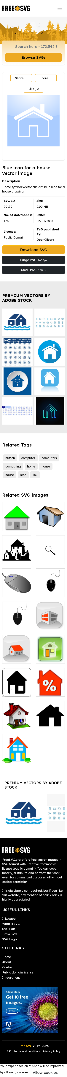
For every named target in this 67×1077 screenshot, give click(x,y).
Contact (8, 967)
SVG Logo (9, 939)
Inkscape (9, 918)
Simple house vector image (16, 656)
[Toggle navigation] (60, 8)
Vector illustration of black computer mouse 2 (50, 583)
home (31, 466)
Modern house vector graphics (50, 620)
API (9, 1051)
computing (13, 466)
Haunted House (16, 557)
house (46, 466)
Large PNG (33, 260)
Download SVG (33, 249)
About (6, 962)
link (35, 475)
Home (10, 724)
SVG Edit (8, 929)
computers (49, 458)
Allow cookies (45, 1072)
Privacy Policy (51, 1051)
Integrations (11, 977)
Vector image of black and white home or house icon (17, 684)
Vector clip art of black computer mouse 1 (17, 618)
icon (23, 475)
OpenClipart (45, 239)
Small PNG (33, 270)
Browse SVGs (33, 57)
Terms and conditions (27, 1051)
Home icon (47, 724)
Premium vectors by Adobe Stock (26, 298)
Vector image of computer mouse (17, 587)
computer (28, 458)
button (10, 458)
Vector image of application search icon (50, 554)
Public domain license (17, 972)
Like (33, 89)
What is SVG (11, 924)
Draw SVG (9, 934)
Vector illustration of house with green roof (16, 519)
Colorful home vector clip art (17, 756)
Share (19, 78)
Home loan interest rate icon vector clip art (50, 684)
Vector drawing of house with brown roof (50, 519)
